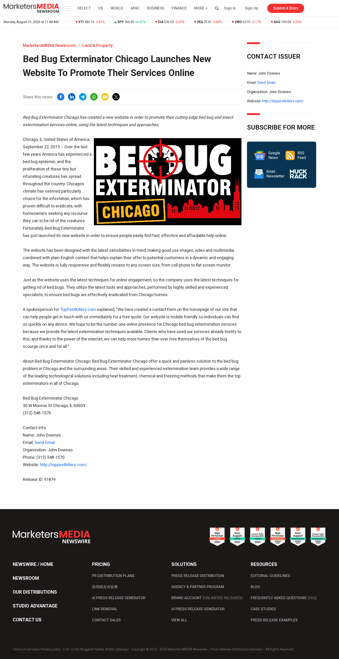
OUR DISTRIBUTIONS (35, 592)
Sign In (230, 8)
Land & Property (97, 45)
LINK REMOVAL (104, 609)
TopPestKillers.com (78, 309)
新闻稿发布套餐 (105, 587)
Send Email (45, 442)
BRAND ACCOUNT (207, 598)
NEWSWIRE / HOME (33, 564)
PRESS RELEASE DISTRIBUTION (197, 576)
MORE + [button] (201, 8)
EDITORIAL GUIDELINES (270, 576)
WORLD (116, 8)
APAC (135, 8)
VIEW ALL (179, 620)
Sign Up (251, 8)
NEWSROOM (26, 578)
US (100, 8)
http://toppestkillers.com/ (63, 464)
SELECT (84, 8)
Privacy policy (50, 649)
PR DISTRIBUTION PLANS (113, 576)
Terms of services (26, 649)
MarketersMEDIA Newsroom (49, 45)
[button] (67, 8)
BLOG (255, 587)
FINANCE (179, 8)
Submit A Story (285, 8)
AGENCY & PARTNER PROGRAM (197, 587)
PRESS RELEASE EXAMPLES (274, 620)
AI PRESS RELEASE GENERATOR (118, 598)
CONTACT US (27, 620)
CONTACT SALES (106, 620)
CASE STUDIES (263, 609)
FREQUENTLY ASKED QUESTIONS (284, 598)
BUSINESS (155, 8)
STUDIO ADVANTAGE (35, 606)
